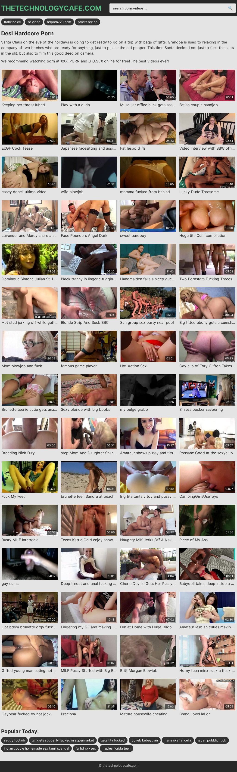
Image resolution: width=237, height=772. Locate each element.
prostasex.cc (87, 22)
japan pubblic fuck (212, 740)
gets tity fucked (113, 740)
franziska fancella (178, 740)
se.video (34, 22)
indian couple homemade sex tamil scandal (36, 748)
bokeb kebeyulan (144, 740)
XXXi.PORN (70, 61)
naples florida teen (117, 748)
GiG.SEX (95, 61)
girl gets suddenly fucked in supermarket (63, 740)
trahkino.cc (12, 22)
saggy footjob (14, 740)
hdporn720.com (59, 22)
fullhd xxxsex (86, 748)
